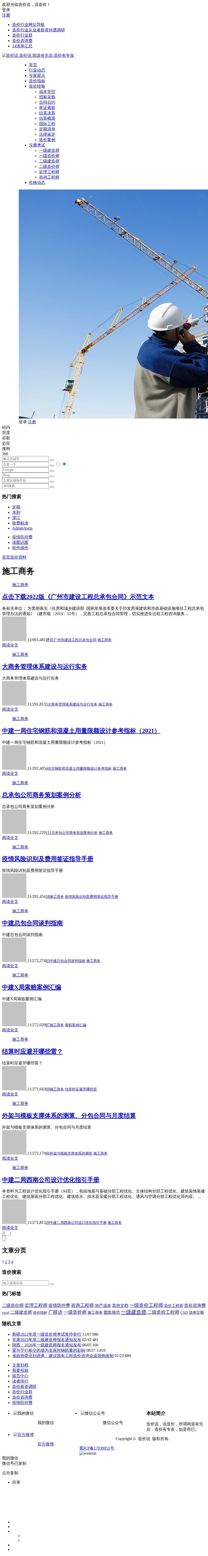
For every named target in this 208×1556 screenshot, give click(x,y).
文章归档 (20, 1365)
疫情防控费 (22, 537)
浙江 (16, 518)
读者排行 (20, 1381)
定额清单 (47, 129)
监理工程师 (49, 172)
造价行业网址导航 (28, 24)
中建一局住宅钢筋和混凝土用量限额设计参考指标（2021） (81, 730)
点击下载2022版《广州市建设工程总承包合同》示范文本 (78, 596)
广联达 (55, 1312)
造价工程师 (173, 1306)
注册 (6, 15)
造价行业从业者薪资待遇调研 (38, 30)
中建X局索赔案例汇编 (31, 987)
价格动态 (37, 182)
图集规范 (112, 1312)
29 (48, 1222)
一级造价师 (49, 156)
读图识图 (20, 542)
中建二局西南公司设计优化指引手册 (50, 1179)
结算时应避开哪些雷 (81, 1089)
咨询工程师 (49, 177)
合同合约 (47, 102)
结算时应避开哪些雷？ (32, 1051)
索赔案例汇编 (75, 1025)
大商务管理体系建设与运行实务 (44, 666)
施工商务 (20, 585)
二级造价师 (49, 166)
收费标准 (20, 523)
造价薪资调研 (24, 1386)
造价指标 (37, 81)
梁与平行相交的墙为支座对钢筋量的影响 (48, 1350)
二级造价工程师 (163, 1312)
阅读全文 (10, 645)
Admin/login (22, 528)
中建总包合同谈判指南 (32, 923)
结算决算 (47, 113)
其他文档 (120, 1305)
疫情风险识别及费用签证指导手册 (47, 859)
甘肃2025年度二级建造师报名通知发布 (46, 1339)
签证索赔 (47, 107)
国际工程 (47, 123)
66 (48, 1153)
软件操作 (20, 548)
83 (48, 960)
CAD (184, 1312)
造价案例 (47, 140)
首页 (33, 65)
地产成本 (103, 1305)
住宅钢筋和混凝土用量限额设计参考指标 (80, 768)
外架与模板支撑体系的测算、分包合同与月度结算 (69, 1115)
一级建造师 (49, 150)
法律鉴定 (47, 134)
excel (5, 1313)
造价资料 (18, 557)
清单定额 (196, 1312)
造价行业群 (22, 35)
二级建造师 (49, 161)
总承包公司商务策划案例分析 (41, 795)
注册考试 (37, 145)
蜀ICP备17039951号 (96, 1448)
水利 (16, 512)
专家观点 (37, 75)
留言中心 (20, 1376)
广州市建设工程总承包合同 (75, 640)
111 (48, 832)
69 (48, 1089)
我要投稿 (20, 1370)
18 (48, 896)
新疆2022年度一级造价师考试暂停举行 (46, 1334)
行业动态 (37, 70)
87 (48, 1025)
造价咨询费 (22, 40)
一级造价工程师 (146, 1305)
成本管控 (47, 91)
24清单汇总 (22, 46)
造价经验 (37, 86)
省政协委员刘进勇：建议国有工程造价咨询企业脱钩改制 (63, 1356)
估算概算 (47, 118)
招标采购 (47, 97)
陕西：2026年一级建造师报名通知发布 (46, 1345)
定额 (16, 507)
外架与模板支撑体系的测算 (71, 1153)
